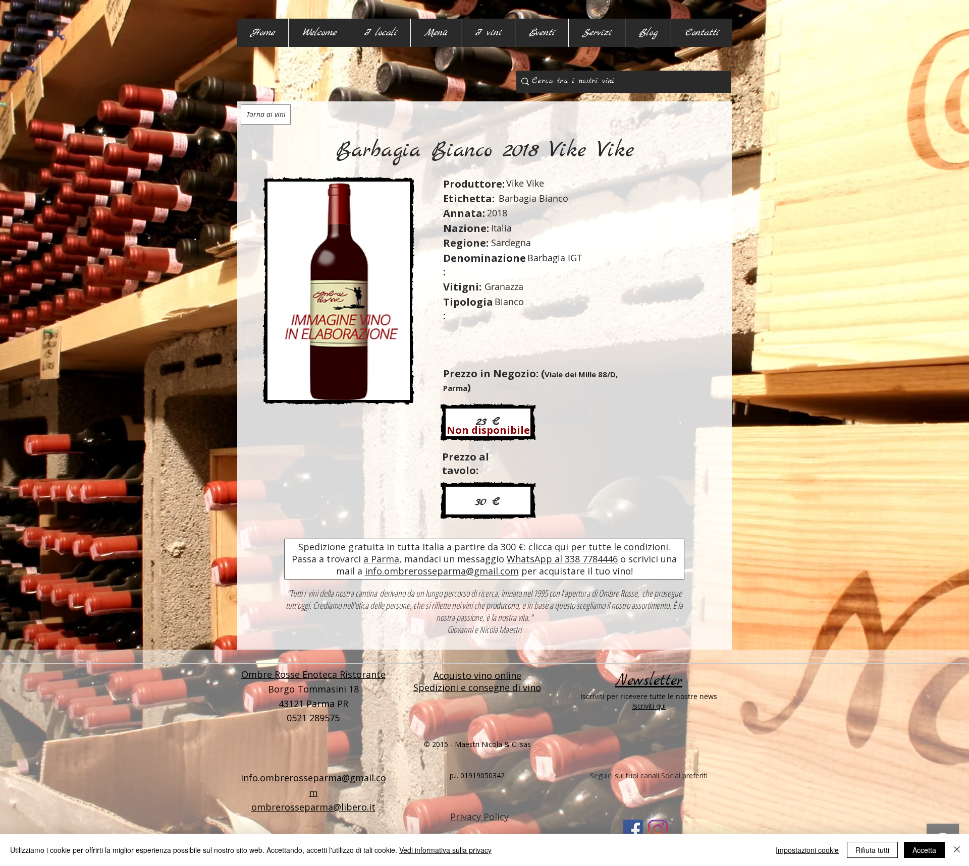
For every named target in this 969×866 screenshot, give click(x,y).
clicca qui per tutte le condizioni (598, 547)
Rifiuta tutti (872, 850)
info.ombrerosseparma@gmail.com (442, 571)
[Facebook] (633, 829)
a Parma (381, 559)
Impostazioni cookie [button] (807, 850)
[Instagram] (658, 829)
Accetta (924, 850)
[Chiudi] (957, 850)
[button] (380, 33)
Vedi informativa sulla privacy (445, 850)
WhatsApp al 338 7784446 (562, 559)
